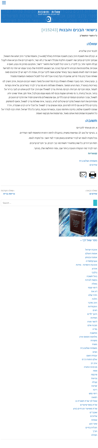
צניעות (94, 378)
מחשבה (93, 333)
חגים (95, 310)
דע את (94, 291)
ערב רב (94, 363)
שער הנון (93, 423)
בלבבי (94, 272)
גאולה (94, 283)
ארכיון (94, 268)
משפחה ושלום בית (88, 161)
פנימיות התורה (90, 367)
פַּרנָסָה (94, 374)
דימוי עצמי (92, 287)
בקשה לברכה (91, 280)
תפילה (94, 435)
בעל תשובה (92, 276)
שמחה (94, 420)
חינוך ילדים (92, 314)
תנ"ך (95, 431)
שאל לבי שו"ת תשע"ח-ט (86, 401)
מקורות (94, 340)
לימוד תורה (92, 321)
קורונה (94, 385)
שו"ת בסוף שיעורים (88, 404)
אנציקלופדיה (91, 261)
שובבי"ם (93, 412)
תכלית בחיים (91, 427)
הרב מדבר (92, 302)
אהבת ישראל (91, 249)
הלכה (94, 299)
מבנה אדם (92, 325)
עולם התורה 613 (89, 359)
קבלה (94, 382)
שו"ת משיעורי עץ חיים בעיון (85, 408)
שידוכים (93, 165)
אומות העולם (91, 253)
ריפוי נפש (93, 393)
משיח (94, 344)
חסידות (94, 317)
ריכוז (95, 389)
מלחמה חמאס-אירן (88, 336)
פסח (95, 370)
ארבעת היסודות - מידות (86, 264)
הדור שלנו (92, 295)
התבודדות (92, 306)
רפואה (94, 397)
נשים (95, 352)
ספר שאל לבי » (88, 240)
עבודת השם (92, 355)
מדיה (95, 329)
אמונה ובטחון (91, 257)
